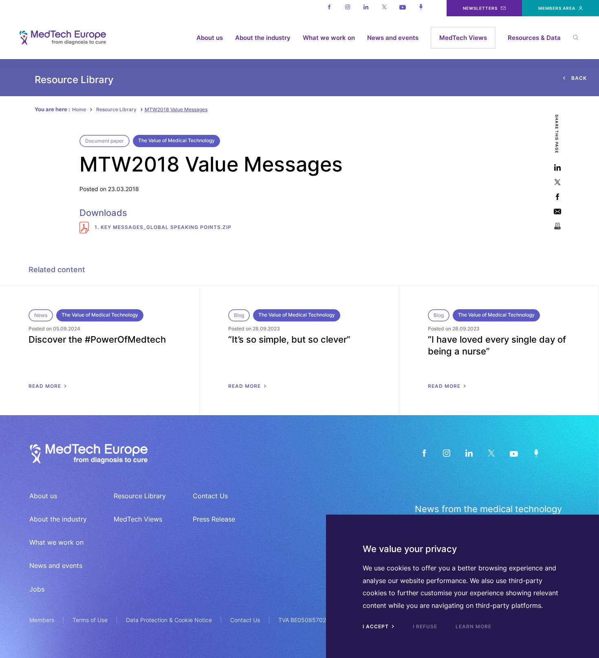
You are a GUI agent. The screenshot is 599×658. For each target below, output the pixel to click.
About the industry (263, 38)
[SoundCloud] (536, 453)
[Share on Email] (557, 211)
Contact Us (210, 496)
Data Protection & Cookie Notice (169, 619)
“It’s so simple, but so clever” (289, 339)
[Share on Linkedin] (557, 167)
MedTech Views (463, 38)
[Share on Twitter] (557, 182)
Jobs (36, 589)
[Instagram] (347, 8)
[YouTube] (513, 453)
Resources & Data (534, 38)
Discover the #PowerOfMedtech (97, 339)
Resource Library (116, 109)
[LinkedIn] (469, 453)
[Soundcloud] (421, 8)
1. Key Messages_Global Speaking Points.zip (162, 227)
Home (79, 109)
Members (41, 619)
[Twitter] (384, 8)
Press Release (214, 519)
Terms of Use (90, 619)
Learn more (473, 626)
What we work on (329, 38)
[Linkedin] (366, 8)
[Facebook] (329, 8)
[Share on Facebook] (557, 196)
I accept (376, 626)
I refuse (425, 626)
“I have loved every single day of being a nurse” (497, 345)
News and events (392, 38)
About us (209, 38)
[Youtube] (402, 8)
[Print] (557, 226)
